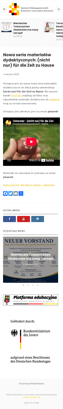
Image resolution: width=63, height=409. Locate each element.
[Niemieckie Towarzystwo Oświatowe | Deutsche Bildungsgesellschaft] (31, 9)
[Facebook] (9, 219)
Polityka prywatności (31, 383)
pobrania (54, 100)
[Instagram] (37, 219)
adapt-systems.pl (31, 397)
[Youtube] (23, 219)
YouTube (16, 96)
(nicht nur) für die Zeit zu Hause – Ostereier (29, 185)
